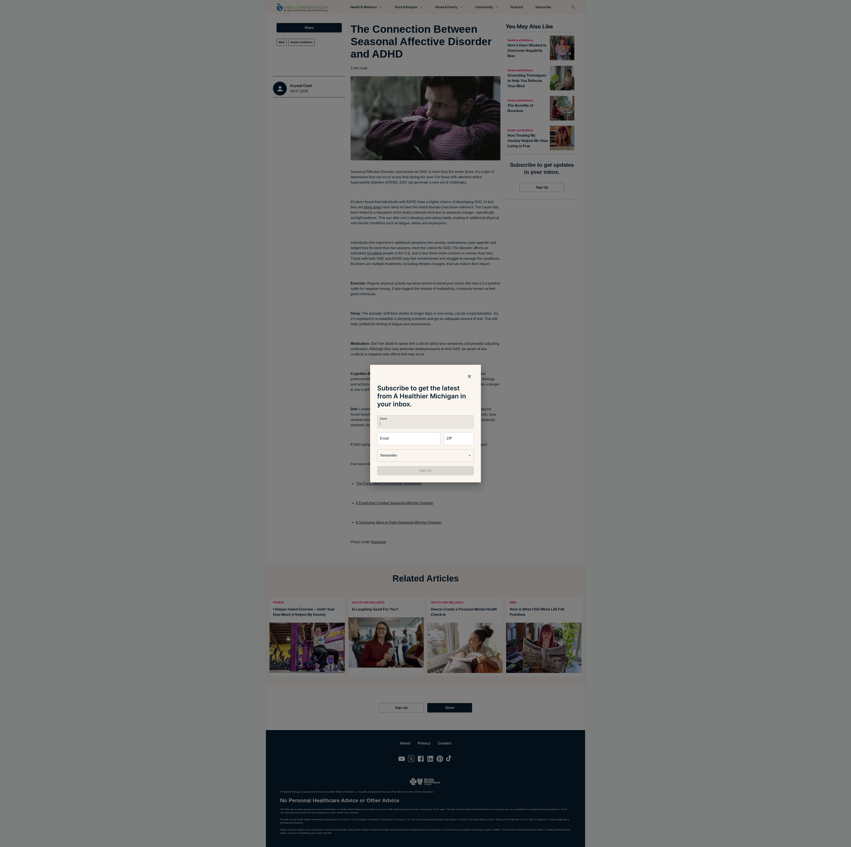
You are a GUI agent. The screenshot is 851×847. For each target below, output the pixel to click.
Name (383, 418)
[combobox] (425, 455)
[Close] (469, 376)
